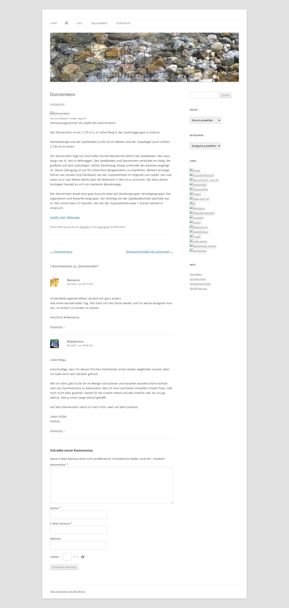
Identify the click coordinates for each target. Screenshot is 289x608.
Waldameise (75, 341)
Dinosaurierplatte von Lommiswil (149, 251)
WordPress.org (198, 288)
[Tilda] (198, 184)
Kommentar (59, 465)
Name (55, 508)
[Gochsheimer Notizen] (195, 194)
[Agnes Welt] (195, 170)
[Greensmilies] (199, 189)
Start (53, 23)
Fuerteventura (61, 251)
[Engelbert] (202, 175)
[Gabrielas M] (192, 203)
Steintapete (123, 23)
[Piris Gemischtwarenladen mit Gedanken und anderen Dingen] (198, 241)
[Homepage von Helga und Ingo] (199, 199)
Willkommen (99, 23)
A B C (80, 23)
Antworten (56, 327)
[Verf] (198, 250)
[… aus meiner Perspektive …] (203, 246)
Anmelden (196, 274)
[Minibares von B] (197, 208)
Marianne (73, 280)
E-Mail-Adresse (61, 523)
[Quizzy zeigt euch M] (195, 222)
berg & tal (103, 227)
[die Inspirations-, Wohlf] (199, 232)
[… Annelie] (202, 213)
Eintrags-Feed (198, 279)
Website (55, 539)
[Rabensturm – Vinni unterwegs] (198, 227)
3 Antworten (57, 104)
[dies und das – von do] (204, 180)
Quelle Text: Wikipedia (65, 217)
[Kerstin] (196, 217)
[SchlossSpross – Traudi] (195, 236)
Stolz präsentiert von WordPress (67, 591)
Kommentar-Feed (200, 284)
